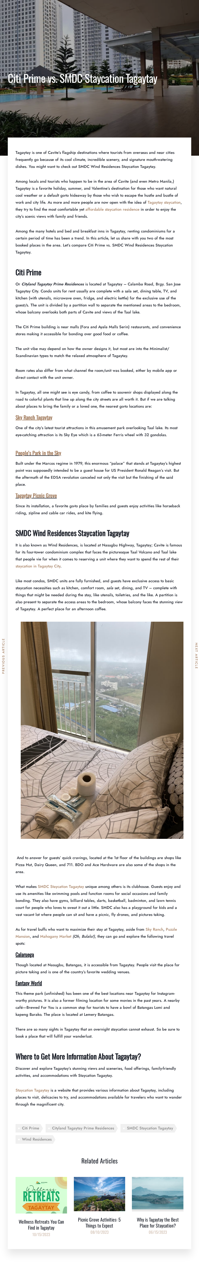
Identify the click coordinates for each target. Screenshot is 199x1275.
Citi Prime (30, 1128)
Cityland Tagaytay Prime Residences (83, 1128)
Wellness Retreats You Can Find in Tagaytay (41, 1224)
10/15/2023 (41, 1234)
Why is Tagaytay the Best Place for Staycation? (158, 1222)
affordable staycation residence (112, 209)
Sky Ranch (154, 929)
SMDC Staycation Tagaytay (61, 886)
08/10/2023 (99, 1232)
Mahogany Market (55, 936)
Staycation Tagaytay (32, 1090)
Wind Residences (37, 1139)
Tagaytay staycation (164, 202)
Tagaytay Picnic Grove (36, 495)
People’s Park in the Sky (38, 453)
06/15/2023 (158, 1232)
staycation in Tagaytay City (38, 566)
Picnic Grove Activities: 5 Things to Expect (99, 1222)
